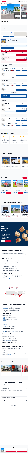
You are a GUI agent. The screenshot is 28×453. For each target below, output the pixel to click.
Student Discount (5, 325)
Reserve (21, 59)
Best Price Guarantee (14, 68)
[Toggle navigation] (1, 1)
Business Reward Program (6, 325)
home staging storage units (7, 340)
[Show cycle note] (26, 45)
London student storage (19, 344)
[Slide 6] (15, 42)
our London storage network (16, 254)
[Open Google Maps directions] (26, 36)
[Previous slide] (1, 40)
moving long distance (21, 256)
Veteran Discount (5, 324)
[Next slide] (26, 40)
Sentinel (4, 277)
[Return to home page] (4, 1)
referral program (24, 335)
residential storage (19, 256)
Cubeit (20, 276)
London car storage (14, 331)
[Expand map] (26, 32)
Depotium (22, 276)
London (7, 3)
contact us (9, 354)
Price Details (25, 58)
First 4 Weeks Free (5, 323)
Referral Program (5, 326)
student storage (4, 344)
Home (1, 3)
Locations (4, 3)
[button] (7, 11)
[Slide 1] (12, 42)
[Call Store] (1, 36)
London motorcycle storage (19, 332)
